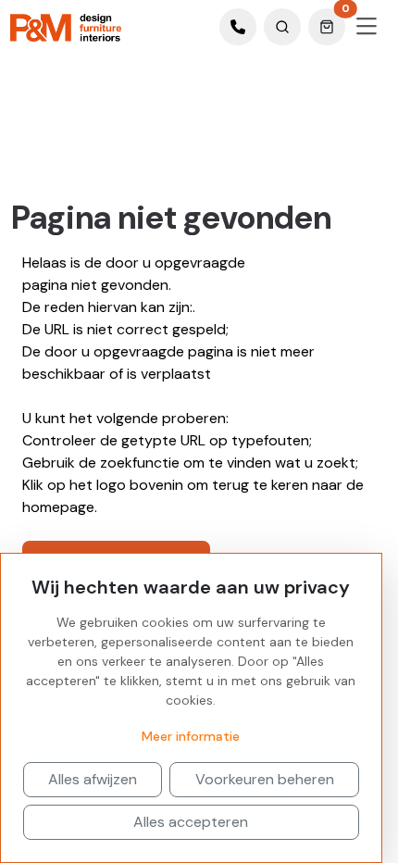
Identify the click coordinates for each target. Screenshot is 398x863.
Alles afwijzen (92, 779)
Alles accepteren (190, 822)
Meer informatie (191, 736)
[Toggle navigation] (366, 27)
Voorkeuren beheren (264, 779)
